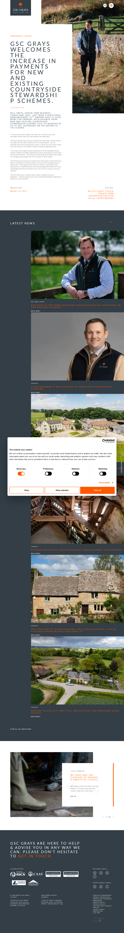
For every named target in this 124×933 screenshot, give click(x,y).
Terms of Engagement (102, 895)
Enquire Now (121, 467)
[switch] (48, 474)
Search (94, 6)
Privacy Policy (99, 904)
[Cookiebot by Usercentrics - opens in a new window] (104, 441)
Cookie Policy (99, 902)
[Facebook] (95, 873)
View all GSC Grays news (20, 729)
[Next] (113, 222)
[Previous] (104, 817)
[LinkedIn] (101, 873)
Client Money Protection (99, 910)
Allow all (97, 490)
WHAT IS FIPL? (19, 191)
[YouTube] (95, 876)
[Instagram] (107, 873)
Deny (26, 490)
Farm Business (16, 36)
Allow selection (62, 490)
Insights (28, 36)
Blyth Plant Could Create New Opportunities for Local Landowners (101, 195)
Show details (104, 483)
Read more (35, 311)
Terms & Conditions (101, 897)
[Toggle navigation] (111, 5)
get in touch (34, 856)
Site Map (96, 913)
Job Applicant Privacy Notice (102, 906)
